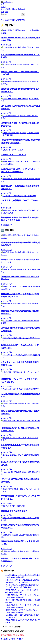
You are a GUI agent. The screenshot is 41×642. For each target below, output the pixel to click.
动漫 (6, 9)
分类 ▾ (3, 7)
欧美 (20, 9)
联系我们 (20, 639)
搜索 (23, 14)
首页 (2, 4)
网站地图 (4, 639)
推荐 (6, 12)
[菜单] (12, 2)
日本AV (15, 9)
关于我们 (12, 639)
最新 (2, 12)
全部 (2, 9)
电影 (23, 9)
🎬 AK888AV (6, 2)
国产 (10, 9)
